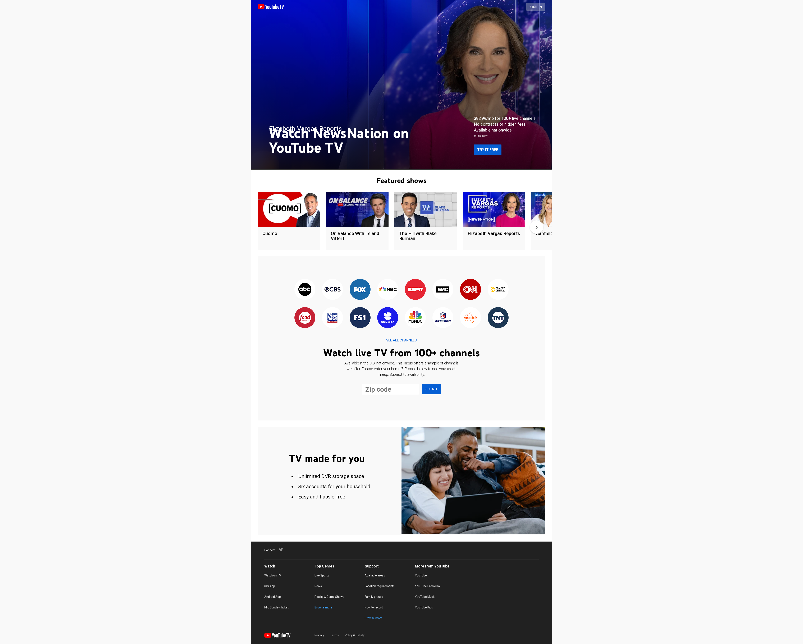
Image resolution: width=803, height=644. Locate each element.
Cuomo (269, 233)
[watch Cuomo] (289, 209)
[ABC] (305, 290)
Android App (272, 596)
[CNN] (470, 290)
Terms (334, 635)
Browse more (323, 607)
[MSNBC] (415, 318)
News (318, 586)
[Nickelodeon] (470, 318)
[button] (536, 227)
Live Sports (322, 575)
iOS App (269, 586)
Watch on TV (272, 575)
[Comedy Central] (498, 290)
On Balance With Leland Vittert (355, 236)
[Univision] (388, 318)
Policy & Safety (355, 635)
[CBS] (332, 290)
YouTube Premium (427, 586)
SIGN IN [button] (536, 7)
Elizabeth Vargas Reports (494, 233)
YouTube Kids (424, 607)
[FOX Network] (360, 290)
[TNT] (498, 318)
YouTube (421, 575)
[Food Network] (305, 318)
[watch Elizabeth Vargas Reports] (494, 209)
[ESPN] (415, 290)
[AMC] (443, 290)
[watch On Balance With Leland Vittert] (357, 209)
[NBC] (388, 290)
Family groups (374, 596)
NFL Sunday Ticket (276, 607)
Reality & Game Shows (329, 596)
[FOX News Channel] (332, 318)
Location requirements (380, 586)
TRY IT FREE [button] (487, 149)
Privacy (319, 635)
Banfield (544, 233)
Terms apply (480, 135)
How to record (374, 607)
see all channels (401, 340)
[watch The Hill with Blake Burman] (425, 209)
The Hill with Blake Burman (418, 236)
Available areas (375, 575)
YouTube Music (425, 596)
